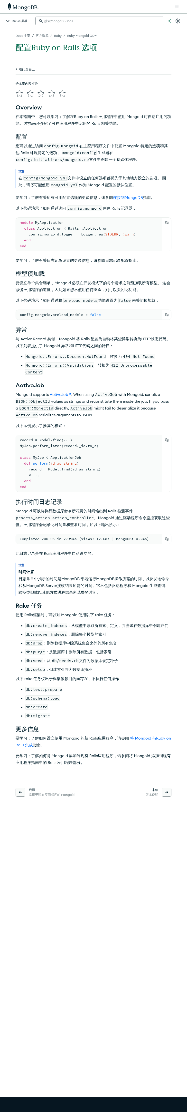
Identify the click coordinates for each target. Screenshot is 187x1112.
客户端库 (42, 36)
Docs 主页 (23, 36)
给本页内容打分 (27, 84)
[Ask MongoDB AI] (169, 21)
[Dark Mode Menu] (177, 21)
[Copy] (166, 222)
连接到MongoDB (128, 197)
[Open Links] (176, 7)
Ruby (58, 36)
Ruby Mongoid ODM (82, 36)
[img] (19, 94)
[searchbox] (99, 21)
